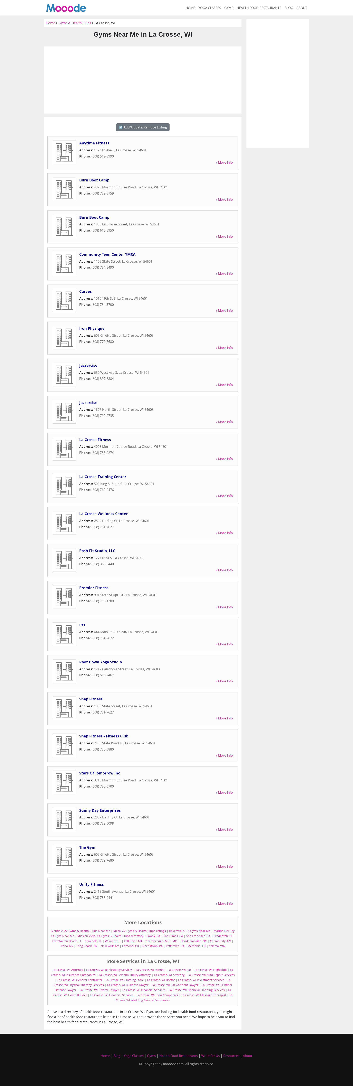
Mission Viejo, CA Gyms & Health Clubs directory (110, 936)
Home (190, 8)
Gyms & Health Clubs (75, 23)
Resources (231, 1055)
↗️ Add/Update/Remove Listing (143, 127)
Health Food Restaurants (259, 8)
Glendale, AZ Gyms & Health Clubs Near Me (80, 931)
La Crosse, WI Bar (179, 970)
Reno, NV (67, 946)
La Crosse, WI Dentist (150, 970)
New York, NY (110, 946)
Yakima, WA (217, 946)
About (301, 8)
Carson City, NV (220, 941)
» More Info (224, 162)
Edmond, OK (130, 946)
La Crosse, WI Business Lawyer (128, 985)
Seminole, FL (93, 941)
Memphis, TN (197, 946)
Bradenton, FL (222, 936)
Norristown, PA (152, 946)
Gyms (228, 8)
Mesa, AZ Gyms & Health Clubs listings (139, 931)
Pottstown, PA (175, 946)
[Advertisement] (142, 80)
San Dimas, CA (173, 936)
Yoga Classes (209, 8)
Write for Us (210, 1055)
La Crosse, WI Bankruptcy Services (109, 970)
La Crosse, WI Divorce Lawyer (99, 990)
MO (174, 941)
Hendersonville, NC (194, 941)
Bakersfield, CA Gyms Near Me (189, 931)
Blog (289, 8)
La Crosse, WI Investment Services (201, 980)
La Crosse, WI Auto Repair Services (211, 975)
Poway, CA (153, 936)
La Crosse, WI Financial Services (143, 990)
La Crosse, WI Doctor (161, 980)
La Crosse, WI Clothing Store (125, 980)
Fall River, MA (133, 941)
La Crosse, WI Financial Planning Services (197, 990)
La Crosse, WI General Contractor (79, 980)
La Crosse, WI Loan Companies (157, 995)
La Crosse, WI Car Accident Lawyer (175, 985)
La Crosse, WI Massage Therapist (203, 995)
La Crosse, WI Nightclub (210, 970)
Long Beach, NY (86, 946)
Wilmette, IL (113, 941)
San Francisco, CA (198, 936)
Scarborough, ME (157, 941)
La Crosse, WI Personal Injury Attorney (125, 975)
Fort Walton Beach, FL (67, 941)
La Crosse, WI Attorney (68, 970)
